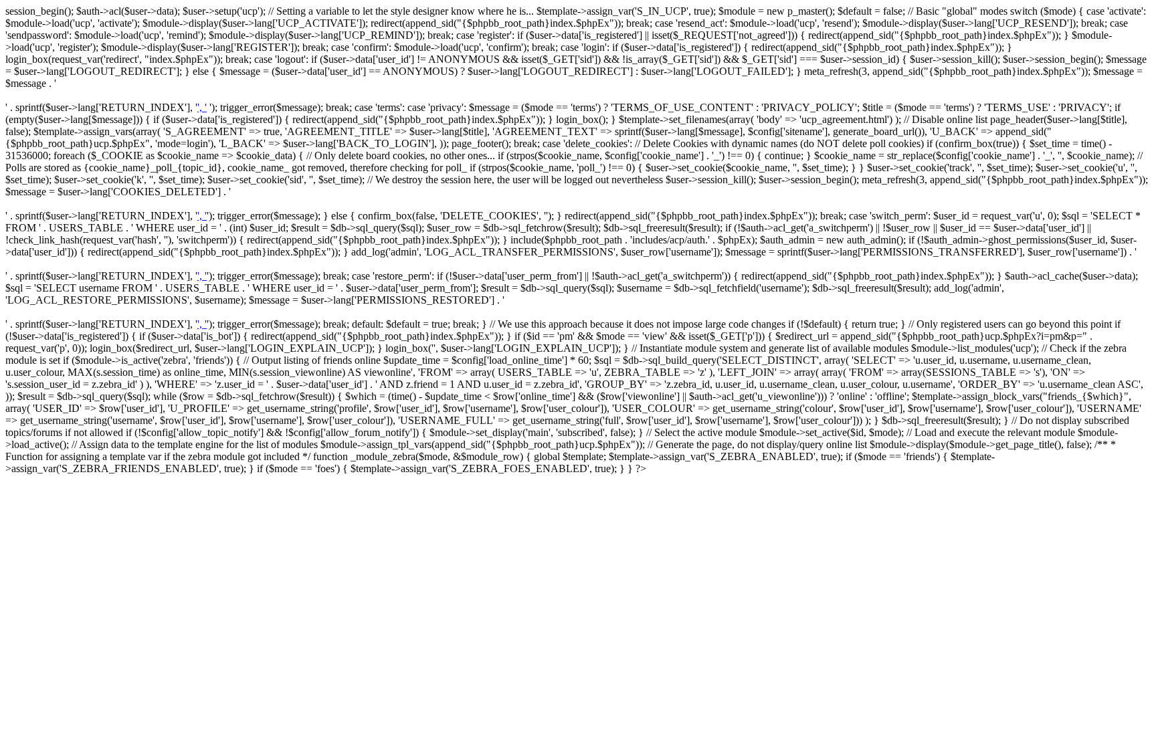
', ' (202, 107)
